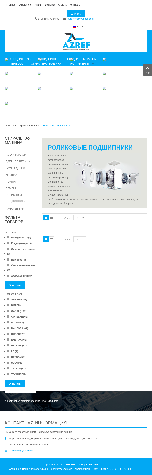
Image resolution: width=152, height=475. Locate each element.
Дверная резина (18, 161)
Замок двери (15, 168)
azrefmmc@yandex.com (81, 18)
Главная (9, 125)
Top (148, 72)
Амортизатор (16, 154)
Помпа (11, 181)
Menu (77, 14)
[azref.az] (76, 41)
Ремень (11, 188)
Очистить (15, 285)
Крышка (11, 175)
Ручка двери (15, 208)
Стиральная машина (28, 125)
